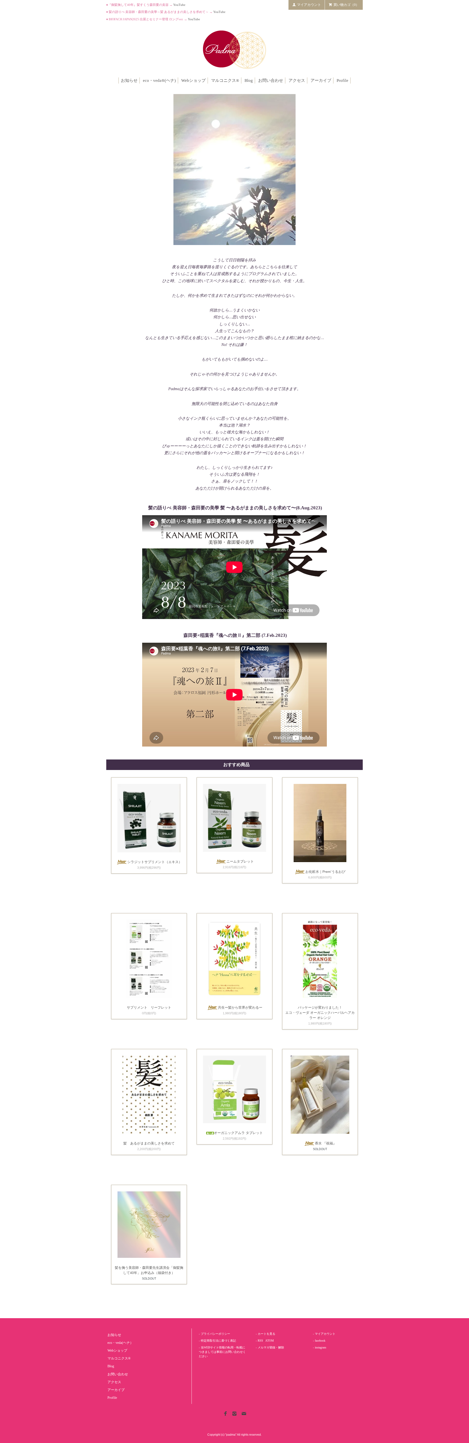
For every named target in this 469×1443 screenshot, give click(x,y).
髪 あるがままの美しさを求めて (149, 1143)
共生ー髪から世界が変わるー (240, 1007)
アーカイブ (320, 80)
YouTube (179, 5)
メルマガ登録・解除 (271, 1347)
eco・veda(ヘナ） (120, 1343)
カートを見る (266, 1334)
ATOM (269, 1340)
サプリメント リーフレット (149, 1007)
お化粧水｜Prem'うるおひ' (325, 872)
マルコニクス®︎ (225, 80)
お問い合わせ (270, 80)
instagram (320, 1347)
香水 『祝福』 (325, 1143)
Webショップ (193, 80)
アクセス (296, 80)
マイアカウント (309, 5)
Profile (342, 80)
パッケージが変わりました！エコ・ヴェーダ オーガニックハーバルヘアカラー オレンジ (320, 1012)
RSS (260, 1340)
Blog (249, 80)
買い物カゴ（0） (346, 5)
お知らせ (129, 80)
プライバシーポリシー (215, 1334)
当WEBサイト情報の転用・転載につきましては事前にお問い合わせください (222, 1352)
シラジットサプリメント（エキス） (154, 862)
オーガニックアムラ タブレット (238, 1133)
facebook (320, 1340)
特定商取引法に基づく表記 (218, 1340)
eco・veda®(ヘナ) (159, 80)
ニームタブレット (240, 861)
